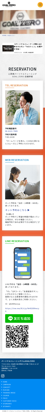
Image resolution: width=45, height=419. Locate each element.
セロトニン (11, 35)
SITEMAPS (6, 406)
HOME (4, 35)
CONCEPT (6, 387)
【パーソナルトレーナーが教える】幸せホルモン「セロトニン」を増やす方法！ (28, 46)
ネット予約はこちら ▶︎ (17, 210)
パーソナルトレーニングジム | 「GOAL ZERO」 (18, 411)
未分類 (25, 52)
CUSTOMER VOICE (10, 401)
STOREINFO (7, 404)
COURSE (6, 395)
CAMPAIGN (7, 384)
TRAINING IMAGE (9, 393)
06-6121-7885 (11, 131)
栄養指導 (30, 52)
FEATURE (6, 390)
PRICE (5, 398)
